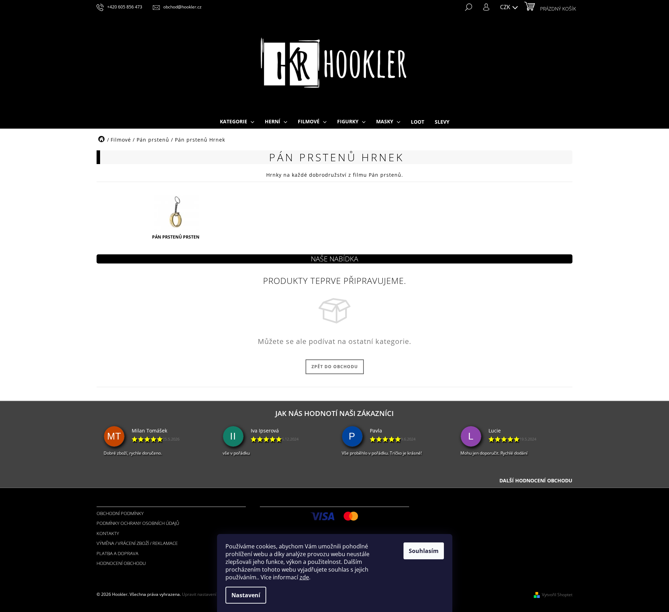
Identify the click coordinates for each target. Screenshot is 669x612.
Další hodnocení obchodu (535, 480)
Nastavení (245, 595)
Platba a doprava (117, 553)
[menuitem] (237, 122)
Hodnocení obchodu (121, 563)
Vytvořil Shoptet (557, 595)
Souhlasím (424, 551)
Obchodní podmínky (120, 513)
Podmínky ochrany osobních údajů (138, 523)
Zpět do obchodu (334, 367)
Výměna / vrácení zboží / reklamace (137, 543)
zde (304, 577)
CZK (506, 7)
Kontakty (108, 533)
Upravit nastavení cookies (207, 594)
